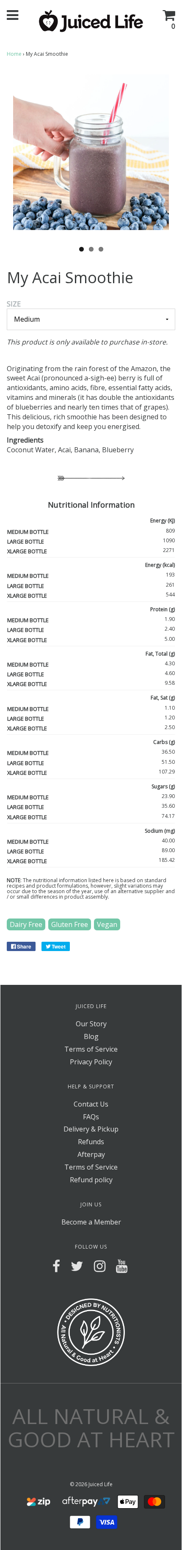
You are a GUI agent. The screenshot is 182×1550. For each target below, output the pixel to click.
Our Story (91, 1023)
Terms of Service (91, 1049)
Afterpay (91, 1154)
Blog (91, 1036)
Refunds (91, 1141)
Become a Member (91, 1222)
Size (14, 304)
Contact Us (91, 1104)
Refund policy (91, 1179)
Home (14, 53)
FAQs (91, 1116)
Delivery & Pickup (91, 1129)
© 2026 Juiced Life (91, 1484)
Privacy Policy (91, 1061)
